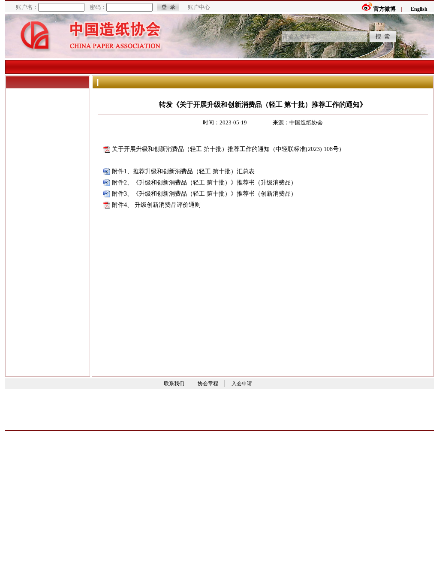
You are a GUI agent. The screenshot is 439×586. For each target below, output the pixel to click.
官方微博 (384, 9)
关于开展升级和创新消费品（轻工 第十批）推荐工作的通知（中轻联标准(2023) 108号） (228, 149)
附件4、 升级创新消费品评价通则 (156, 205)
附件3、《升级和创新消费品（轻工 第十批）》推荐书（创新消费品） (204, 193)
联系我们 (174, 384)
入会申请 (242, 384)
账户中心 (199, 7)
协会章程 (208, 384)
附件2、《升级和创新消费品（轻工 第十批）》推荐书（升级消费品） (204, 182)
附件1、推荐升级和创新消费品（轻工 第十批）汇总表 (183, 171)
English (419, 9)
